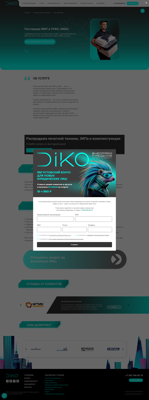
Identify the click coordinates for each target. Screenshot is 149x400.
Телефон (91, 225)
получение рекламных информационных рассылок (66, 239)
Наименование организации (48, 215)
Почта (64, 225)
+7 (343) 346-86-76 (86, 210)
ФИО (39, 225)
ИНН (77, 215)
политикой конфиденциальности (60, 235)
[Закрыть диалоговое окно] (146, 3)
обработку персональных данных (98, 235)
